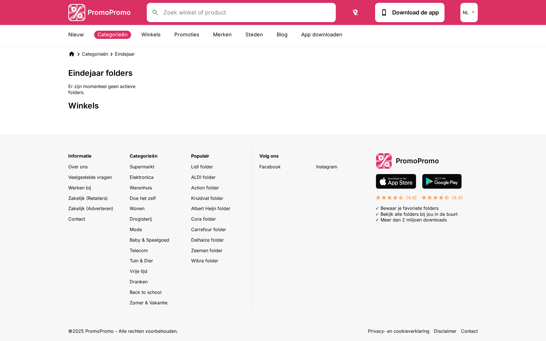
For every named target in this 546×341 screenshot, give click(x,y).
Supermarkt (142, 167)
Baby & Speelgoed (149, 240)
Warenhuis (141, 188)
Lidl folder (202, 167)
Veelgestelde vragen (90, 177)
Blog (282, 34)
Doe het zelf (143, 198)
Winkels (151, 34)
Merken (222, 34)
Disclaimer (445, 331)
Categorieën (113, 34)
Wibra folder (204, 260)
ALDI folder (203, 177)
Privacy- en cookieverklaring (398, 331)
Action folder (205, 188)
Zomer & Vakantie (148, 303)
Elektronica (142, 177)
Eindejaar (125, 54)
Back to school (146, 292)
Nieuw (76, 34)
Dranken (139, 281)
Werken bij (79, 188)
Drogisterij (141, 219)
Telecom (139, 250)
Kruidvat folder (207, 198)
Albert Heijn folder (210, 208)
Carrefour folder (208, 229)
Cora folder (203, 219)
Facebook (270, 167)
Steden (254, 34)
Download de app (415, 12)
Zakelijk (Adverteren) (90, 208)
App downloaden (321, 34)
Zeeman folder (206, 250)
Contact (76, 219)
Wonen (137, 208)
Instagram (326, 167)
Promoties (186, 34)
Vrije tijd (138, 271)
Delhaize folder (207, 240)
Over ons (78, 167)
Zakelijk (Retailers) (88, 198)
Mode (136, 229)
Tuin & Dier (141, 260)
